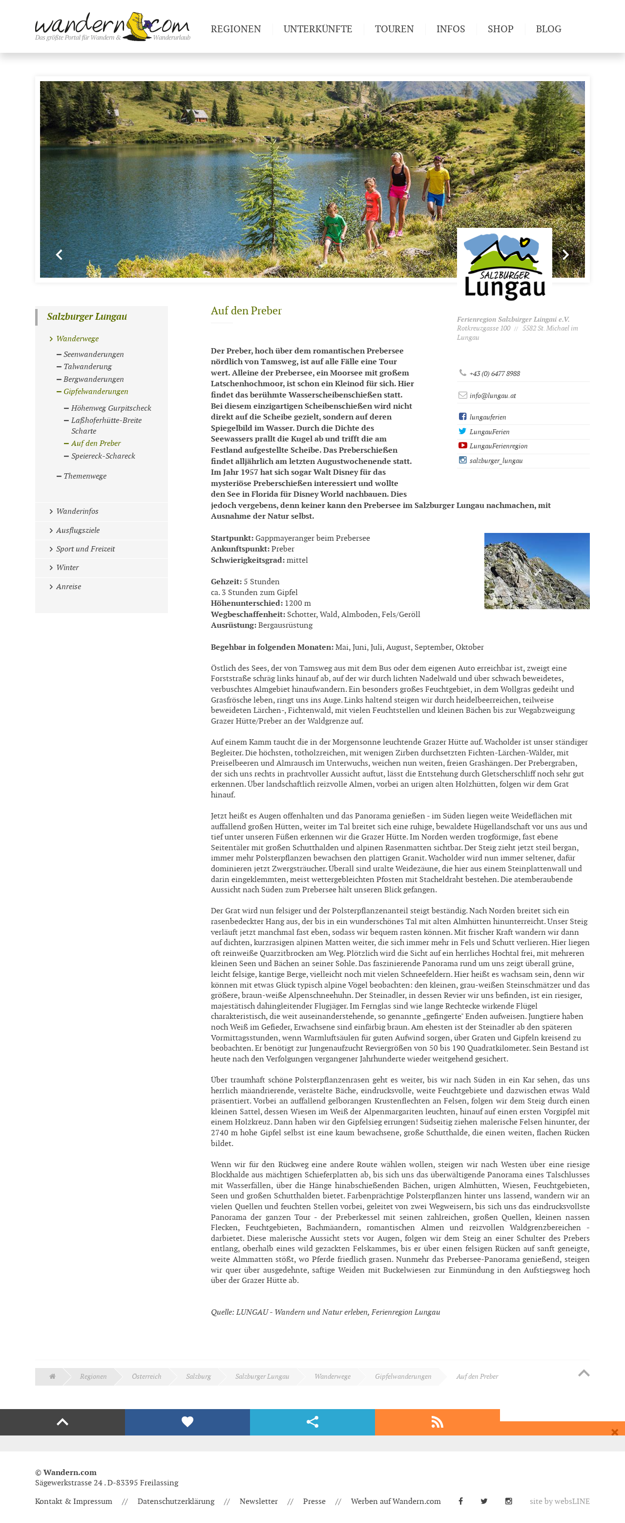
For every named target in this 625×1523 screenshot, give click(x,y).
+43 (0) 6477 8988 (494, 374)
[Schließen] (614, 1432)
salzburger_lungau (495, 461)
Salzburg (198, 1376)
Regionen (93, 1376)
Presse (314, 1501)
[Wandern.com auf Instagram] (512, 1501)
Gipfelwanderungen (403, 1376)
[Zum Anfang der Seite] (584, 1374)
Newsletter (259, 1501)
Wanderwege (332, 1376)
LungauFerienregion (498, 446)
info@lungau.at (492, 396)
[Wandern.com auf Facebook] (464, 1501)
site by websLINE (560, 1501)
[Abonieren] (437, 1422)
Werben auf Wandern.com (396, 1501)
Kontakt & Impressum (73, 1501)
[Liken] (187, 1422)
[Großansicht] (537, 571)
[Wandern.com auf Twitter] (488, 1501)
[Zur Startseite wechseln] (119, 26)
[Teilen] (312, 1422)
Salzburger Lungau (87, 317)
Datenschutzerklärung (176, 1501)
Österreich (147, 1376)
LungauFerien (489, 432)
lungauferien (487, 417)
